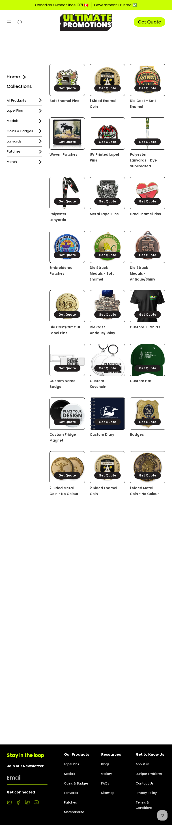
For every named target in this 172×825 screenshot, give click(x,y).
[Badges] (147, 414)
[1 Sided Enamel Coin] (107, 80)
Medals (13, 120)
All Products (16, 100)
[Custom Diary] (107, 414)
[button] (20, 22)
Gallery (106, 774)
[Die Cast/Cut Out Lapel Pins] (67, 306)
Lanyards (14, 141)
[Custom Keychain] (107, 360)
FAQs (105, 783)
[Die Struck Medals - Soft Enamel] (107, 247)
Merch (12, 161)
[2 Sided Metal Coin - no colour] (67, 467)
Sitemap (107, 793)
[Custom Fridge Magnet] (67, 414)
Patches (14, 151)
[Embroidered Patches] (67, 247)
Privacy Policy (146, 793)
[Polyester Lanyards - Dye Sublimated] (147, 133)
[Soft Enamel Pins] (67, 80)
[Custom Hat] (147, 360)
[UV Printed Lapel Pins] (107, 133)
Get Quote (149, 22)
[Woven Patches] (67, 133)
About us (143, 764)
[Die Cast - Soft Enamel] (147, 80)
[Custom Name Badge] (67, 360)
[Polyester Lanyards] (67, 193)
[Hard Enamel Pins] (147, 193)
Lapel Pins (15, 110)
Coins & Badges (20, 131)
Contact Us (144, 783)
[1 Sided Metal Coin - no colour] (147, 467)
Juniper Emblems (149, 774)
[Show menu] (9, 22)
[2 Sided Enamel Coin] (107, 467)
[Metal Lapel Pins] (107, 193)
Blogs (105, 764)
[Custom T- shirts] (147, 306)
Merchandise (74, 812)
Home (13, 77)
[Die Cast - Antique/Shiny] (107, 306)
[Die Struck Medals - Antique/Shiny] (147, 247)
